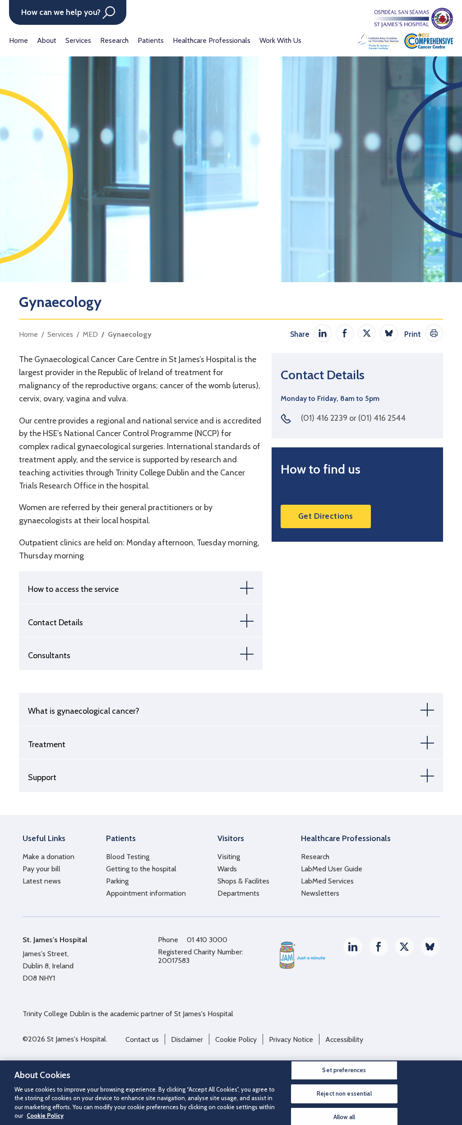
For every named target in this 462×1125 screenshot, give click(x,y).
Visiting (228, 856)
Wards (227, 869)
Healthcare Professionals (211, 40)
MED (90, 334)
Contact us (142, 1039)
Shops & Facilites (243, 881)
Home (18, 40)
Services (78, 40)
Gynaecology (130, 334)
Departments (238, 893)
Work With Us (280, 40)
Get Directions (325, 516)
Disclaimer (187, 1039)
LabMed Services (327, 881)
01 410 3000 (207, 939)
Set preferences (344, 1070)
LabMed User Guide (331, 869)
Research (114, 40)
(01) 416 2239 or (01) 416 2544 (353, 418)
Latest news (42, 881)
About (46, 40)
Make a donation (48, 856)
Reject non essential (344, 1093)
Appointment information (146, 893)
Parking (117, 881)
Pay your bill (41, 869)
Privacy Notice (291, 1039)
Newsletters (320, 893)
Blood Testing (127, 856)
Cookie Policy (236, 1039)
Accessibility (344, 1039)
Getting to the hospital (141, 869)
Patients (151, 40)
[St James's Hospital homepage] (405, 28)
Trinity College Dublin (56, 1013)
